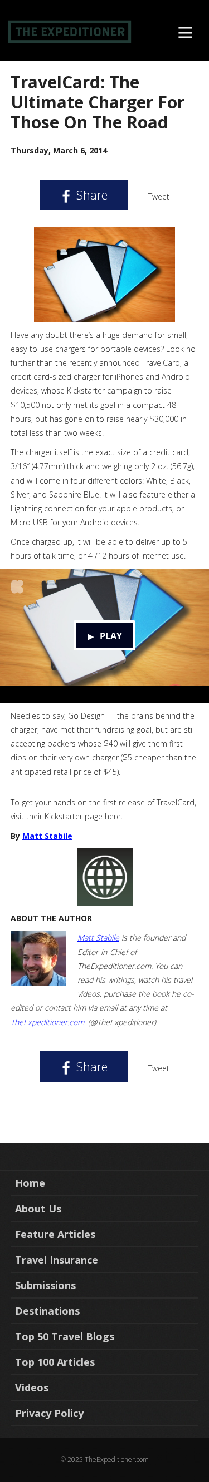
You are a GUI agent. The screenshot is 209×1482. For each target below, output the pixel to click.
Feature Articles (55, 1234)
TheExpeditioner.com (47, 1022)
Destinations (47, 1310)
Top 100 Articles (55, 1362)
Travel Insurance (56, 1259)
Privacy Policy (49, 1413)
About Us (38, 1208)
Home (30, 1183)
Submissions (45, 1285)
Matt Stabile (47, 835)
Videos (31, 1387)
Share (90, 194)
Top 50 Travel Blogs (64, 1336)
